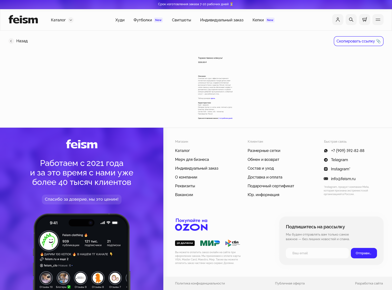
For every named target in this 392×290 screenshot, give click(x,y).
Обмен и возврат (263, 159)
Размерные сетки (264, 150)
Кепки (258, 20)
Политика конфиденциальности (200, 283)
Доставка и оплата (265, 177)
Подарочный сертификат (271, 186)
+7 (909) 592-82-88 (347, 150)
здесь (213, 98)
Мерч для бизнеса (192, 159)
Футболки (143, 20)
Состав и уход (261, 168)
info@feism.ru (343, 178)
